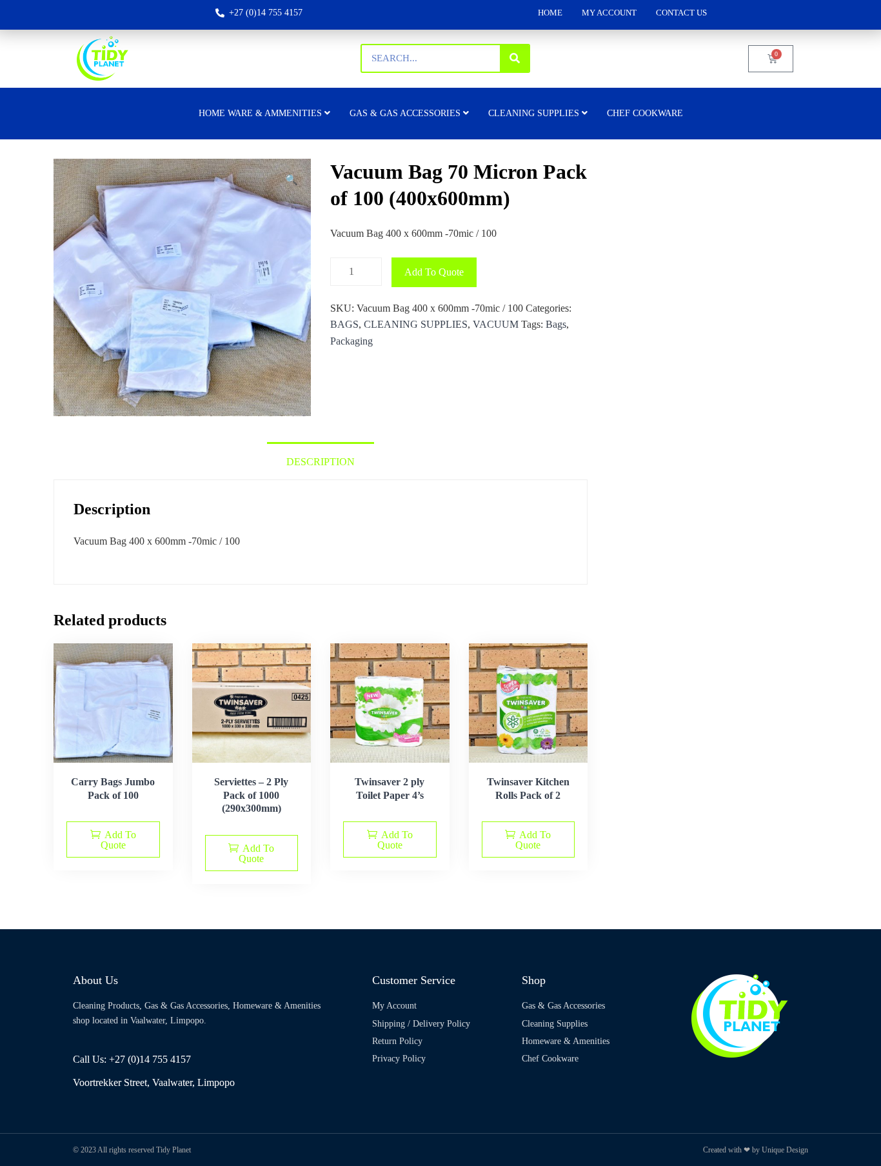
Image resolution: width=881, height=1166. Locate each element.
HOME (550, 12)
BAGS (344, 324)
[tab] (320, 461)
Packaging (351, 341)
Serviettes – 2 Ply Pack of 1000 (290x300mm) (251, 795)
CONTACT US (681, 12)
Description (320, 461)
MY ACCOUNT (609, 12)
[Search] (514, 58)
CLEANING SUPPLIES (416, 324)
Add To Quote (434, 271)
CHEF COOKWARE (645, 113)
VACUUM (496, 324)
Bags (556, 324)
